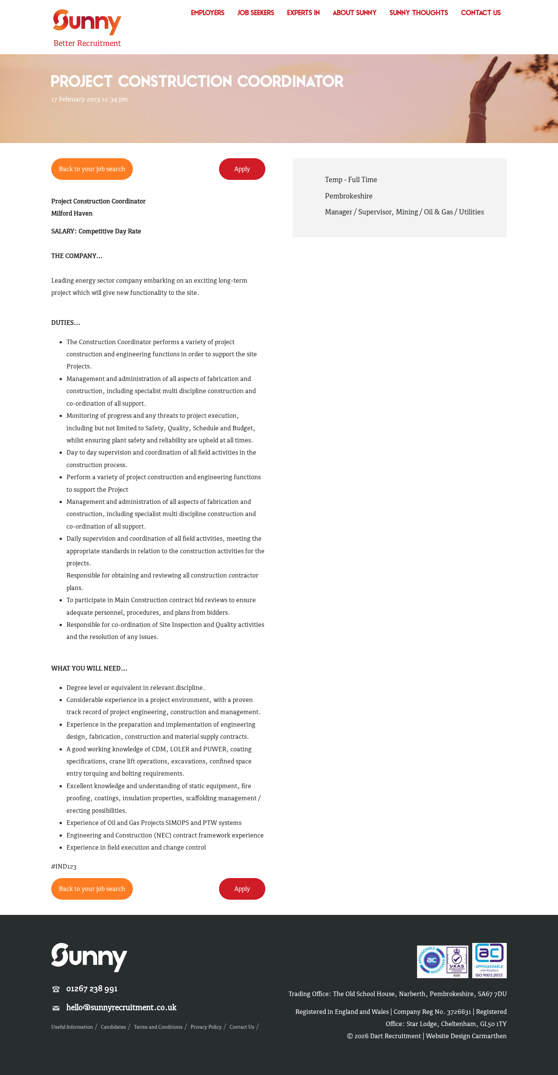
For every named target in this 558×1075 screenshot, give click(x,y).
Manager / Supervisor (358, 211)
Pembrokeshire (349, 195)
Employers (208, 13)
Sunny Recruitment (86, 23)
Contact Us (481, 13)
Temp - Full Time (351, 179)
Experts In (303, 13)
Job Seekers (256, 13)
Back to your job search (92, 169)
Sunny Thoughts (419, 13)
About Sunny (355, 13)
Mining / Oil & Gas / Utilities (440, 211)
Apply (242, 169)
